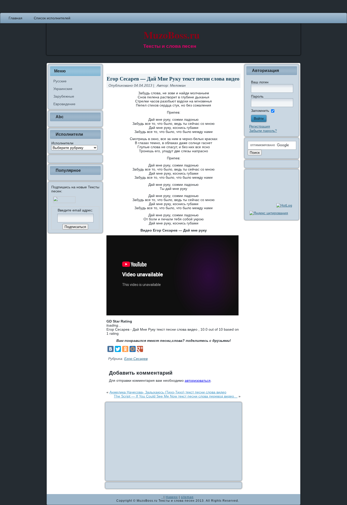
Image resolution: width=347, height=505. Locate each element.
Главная (15, 18)
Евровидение (64, 104)
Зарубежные (63, 96)
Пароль (257, 96)
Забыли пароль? (263, 131)
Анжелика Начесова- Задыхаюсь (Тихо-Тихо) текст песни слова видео (167, 392)
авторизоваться (198, 380)
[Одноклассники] (125, 349)
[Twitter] (118, 349)
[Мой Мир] (133, 349)
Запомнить (260, 111)
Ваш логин (260, 82)
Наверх (172, 497)
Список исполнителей (52, 18)
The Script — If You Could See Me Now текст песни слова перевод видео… (176, 396)
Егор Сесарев (136, 359)
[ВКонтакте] (110, 349)
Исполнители (62, 143)
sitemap (187, 497)
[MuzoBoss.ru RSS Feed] (52, 499)
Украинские (62, 89)
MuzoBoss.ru (172, 34)
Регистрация (259, 126)
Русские (60, 81)
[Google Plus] (140, 349)
